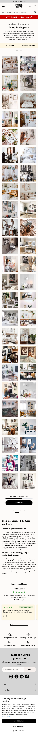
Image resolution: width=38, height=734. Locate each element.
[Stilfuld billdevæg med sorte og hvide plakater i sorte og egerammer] (28, 372)
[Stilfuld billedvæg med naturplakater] (28, 481)
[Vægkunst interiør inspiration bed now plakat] (10, 137)
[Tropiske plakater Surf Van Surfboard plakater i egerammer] (28, 318)
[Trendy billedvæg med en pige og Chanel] (10, 155)
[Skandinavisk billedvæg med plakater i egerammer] (10, 445)
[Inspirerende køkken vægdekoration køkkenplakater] (10, 64)
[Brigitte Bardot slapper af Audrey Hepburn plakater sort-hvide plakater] (28, 246)
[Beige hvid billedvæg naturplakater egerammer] (28, 191)
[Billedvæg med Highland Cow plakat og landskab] (10, 408)
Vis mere (19, 503)
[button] (21, 52)
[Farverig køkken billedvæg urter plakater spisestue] (10, 83)
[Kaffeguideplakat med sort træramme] (28, 282)
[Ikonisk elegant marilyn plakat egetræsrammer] (28, 83)
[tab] (30, 6)
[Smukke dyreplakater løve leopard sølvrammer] (28, 137)
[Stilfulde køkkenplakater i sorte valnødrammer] (28, 336)
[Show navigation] (3, 6)
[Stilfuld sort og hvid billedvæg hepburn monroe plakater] (28, 64)
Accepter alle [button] (19, 721)
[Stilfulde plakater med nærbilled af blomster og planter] (28, 227)
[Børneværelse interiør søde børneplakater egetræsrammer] (28, 119)
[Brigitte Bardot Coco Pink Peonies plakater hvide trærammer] (10, 227)
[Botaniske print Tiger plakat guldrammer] (10, 264)
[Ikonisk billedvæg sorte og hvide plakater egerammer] (28, 408)
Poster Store (12, 24)
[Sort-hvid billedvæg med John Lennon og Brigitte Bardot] (28, 463)
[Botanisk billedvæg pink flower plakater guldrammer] (28, 209)
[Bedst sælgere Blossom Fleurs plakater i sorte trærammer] (28, 354)
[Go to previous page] (13, 511)
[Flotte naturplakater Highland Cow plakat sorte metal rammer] (28, 300)
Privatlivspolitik (6, 717)
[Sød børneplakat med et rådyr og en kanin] (28, 445)
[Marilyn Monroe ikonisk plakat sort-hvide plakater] (28, 264)
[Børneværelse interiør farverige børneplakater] (10, 173)
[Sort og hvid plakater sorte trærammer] (10, 318)
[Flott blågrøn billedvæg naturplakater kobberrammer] (10, 463)
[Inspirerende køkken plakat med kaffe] (28, 390)
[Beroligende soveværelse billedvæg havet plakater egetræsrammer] (28, 101)
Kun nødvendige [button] (19, 726)
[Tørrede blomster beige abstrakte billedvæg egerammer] (10, 191)
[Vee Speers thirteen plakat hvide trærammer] (10, 336)
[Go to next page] (25, 511)
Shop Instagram (23, 24)
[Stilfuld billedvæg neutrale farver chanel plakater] (10, 101)
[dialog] (19, 714)
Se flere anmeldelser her (19, 625)
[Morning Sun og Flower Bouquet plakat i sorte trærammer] (10, 372)
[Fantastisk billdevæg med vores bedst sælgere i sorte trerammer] (10, 390)
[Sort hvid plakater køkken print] (28, 173)
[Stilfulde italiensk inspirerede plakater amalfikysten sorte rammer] (10, 119)
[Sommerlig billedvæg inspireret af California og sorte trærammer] (10, 481)
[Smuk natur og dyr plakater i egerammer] (10, 209)
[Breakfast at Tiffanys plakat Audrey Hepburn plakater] (10, 300)
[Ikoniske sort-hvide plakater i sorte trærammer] (10, 246)
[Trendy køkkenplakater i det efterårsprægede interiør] (10, 427)
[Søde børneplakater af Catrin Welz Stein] (28, 427)
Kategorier (9, 46)
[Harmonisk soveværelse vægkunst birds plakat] (28, 155)
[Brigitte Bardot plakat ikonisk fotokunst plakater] (10, 282)
